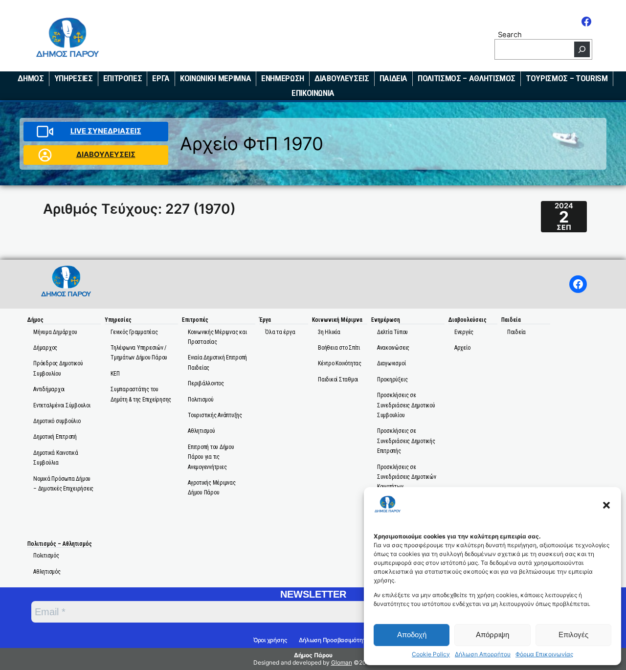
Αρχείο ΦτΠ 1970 (251, 144)
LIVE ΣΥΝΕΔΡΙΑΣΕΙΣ (105, 131)
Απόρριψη (492, 634)
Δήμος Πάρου (313, 655)
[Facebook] (586, 21)
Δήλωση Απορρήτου (483, 654)
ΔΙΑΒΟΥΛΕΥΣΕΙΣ (105, 154)
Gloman (341, 662)
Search (510, 34)
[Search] (582, 49)
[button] (606, 505)
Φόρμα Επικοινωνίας (544, 654)
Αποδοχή (411, 634)
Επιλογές (573, 634)
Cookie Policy (431, 654)
